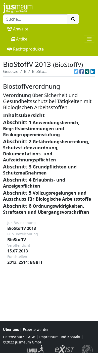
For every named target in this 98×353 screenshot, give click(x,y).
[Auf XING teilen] (87, 71)
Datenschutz (13, 336)
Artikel (22, 39)
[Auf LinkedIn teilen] (92, 71)
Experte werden (36, 329)
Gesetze (10, 71)
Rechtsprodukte (28, 49)
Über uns (11, 329)
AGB (31, 336)
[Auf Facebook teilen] (81, 71)
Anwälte (20, 29)
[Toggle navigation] (89, 39)
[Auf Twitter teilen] (76, 71)
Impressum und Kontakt (59, 336)
